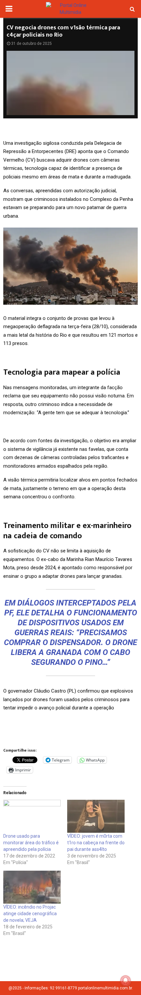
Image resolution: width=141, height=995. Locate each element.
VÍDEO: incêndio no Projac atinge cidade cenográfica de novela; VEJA (30, 913)
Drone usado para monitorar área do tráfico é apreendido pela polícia (31, 842)
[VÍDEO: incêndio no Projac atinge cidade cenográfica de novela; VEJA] (32, 887)
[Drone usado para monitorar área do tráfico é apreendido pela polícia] (32, 816)
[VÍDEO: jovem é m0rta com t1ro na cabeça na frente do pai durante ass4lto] (96, 816)
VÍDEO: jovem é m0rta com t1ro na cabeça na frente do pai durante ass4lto (96, 842)
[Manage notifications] (125, 980)
